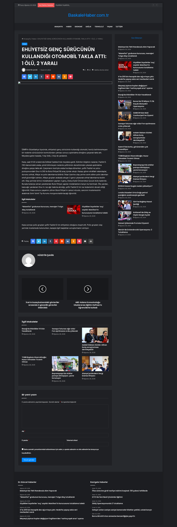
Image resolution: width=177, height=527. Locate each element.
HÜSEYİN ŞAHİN (31, 70)
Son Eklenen (136, 38)
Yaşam (109, 27)
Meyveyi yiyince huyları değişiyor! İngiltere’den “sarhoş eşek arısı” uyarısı (135, 86)
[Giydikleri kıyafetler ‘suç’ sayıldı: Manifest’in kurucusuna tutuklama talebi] (73, 209)
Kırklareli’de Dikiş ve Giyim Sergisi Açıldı (142, 213)
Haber (68, 27)
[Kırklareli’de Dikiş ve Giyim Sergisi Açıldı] (124, 215)
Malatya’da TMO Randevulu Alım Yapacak (136, 47)
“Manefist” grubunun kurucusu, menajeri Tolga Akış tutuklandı (136, 54)
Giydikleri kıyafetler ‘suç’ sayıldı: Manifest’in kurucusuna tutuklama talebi (83, 5)
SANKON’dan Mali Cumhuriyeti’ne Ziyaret (143, 114)
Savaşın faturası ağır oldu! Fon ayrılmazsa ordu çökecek (65, 330)
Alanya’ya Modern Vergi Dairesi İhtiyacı (92, 374)
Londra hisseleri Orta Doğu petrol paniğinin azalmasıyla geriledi (133, 193)
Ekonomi (78, 27)
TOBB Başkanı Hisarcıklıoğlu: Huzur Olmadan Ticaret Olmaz (34, 359)
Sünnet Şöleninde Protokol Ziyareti (133, 223)
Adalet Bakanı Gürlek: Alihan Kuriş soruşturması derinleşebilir (94, 347)
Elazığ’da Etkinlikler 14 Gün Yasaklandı (33, 330)
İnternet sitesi (72, 440)
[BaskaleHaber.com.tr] (88, 15)
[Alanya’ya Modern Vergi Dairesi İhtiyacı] (95, 363)
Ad (23, 431)
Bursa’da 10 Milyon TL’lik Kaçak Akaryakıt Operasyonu (143, 104)
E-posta (25, 440)
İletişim (119, 27)
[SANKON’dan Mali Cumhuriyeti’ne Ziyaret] (124, 116)
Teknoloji (99, 27)
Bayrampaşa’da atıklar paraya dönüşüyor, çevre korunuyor (63, 375)
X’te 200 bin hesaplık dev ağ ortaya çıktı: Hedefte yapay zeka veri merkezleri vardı (136, 77)
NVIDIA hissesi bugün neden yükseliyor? (135, 186)
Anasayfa (58, 27)
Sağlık (88, 27)
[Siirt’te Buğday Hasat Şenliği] (124, 204)
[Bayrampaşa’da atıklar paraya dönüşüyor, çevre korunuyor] (65, 363)
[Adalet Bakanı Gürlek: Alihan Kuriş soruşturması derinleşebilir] (95, 335)
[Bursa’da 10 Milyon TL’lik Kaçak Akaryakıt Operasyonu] (124, 104)
